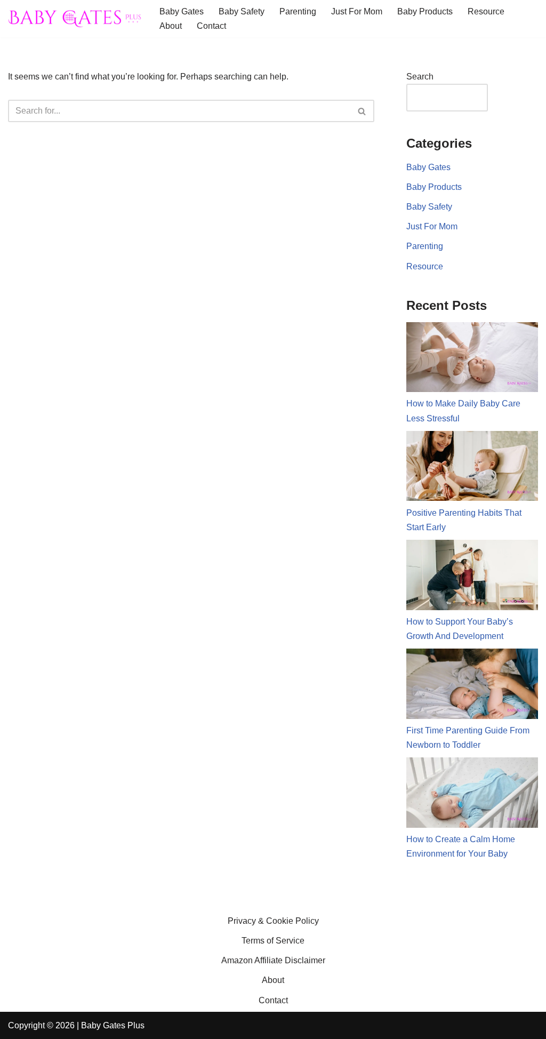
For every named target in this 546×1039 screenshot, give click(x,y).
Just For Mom (356, 11)
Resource (486, 11)
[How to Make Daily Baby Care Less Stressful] (472, 359)
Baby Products (425, 11)
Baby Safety (241, 11)
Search (419, 76)
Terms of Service (273, 940)
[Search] (362, 111)
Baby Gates (181, 11)
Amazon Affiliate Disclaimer (273, 960)
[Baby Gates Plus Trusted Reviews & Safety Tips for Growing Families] (74, 19)
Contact (211, 25)
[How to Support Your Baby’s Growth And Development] (472, 577)
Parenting (297, 11)
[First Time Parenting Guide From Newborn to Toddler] (472, 686)
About (170, 25)
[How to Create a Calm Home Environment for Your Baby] (472, 794)
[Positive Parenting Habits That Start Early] (472, 468)
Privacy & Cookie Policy (273, 920)
